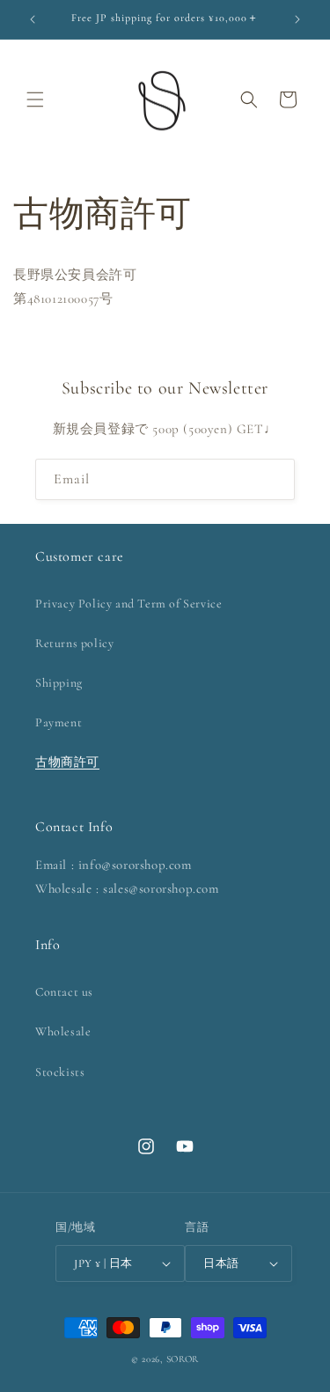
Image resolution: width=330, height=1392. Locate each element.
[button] (35, 99)
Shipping (59, 682)
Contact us (64, 991)
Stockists (59, 1071)
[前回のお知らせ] (32, 19)
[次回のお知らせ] (297, 19)
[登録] (274, 479)
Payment (58, 722)
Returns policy (74, 643)
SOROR (183, 1359)
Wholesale (63, 1031)
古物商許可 (67, 762)
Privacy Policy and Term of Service (128, 603)
